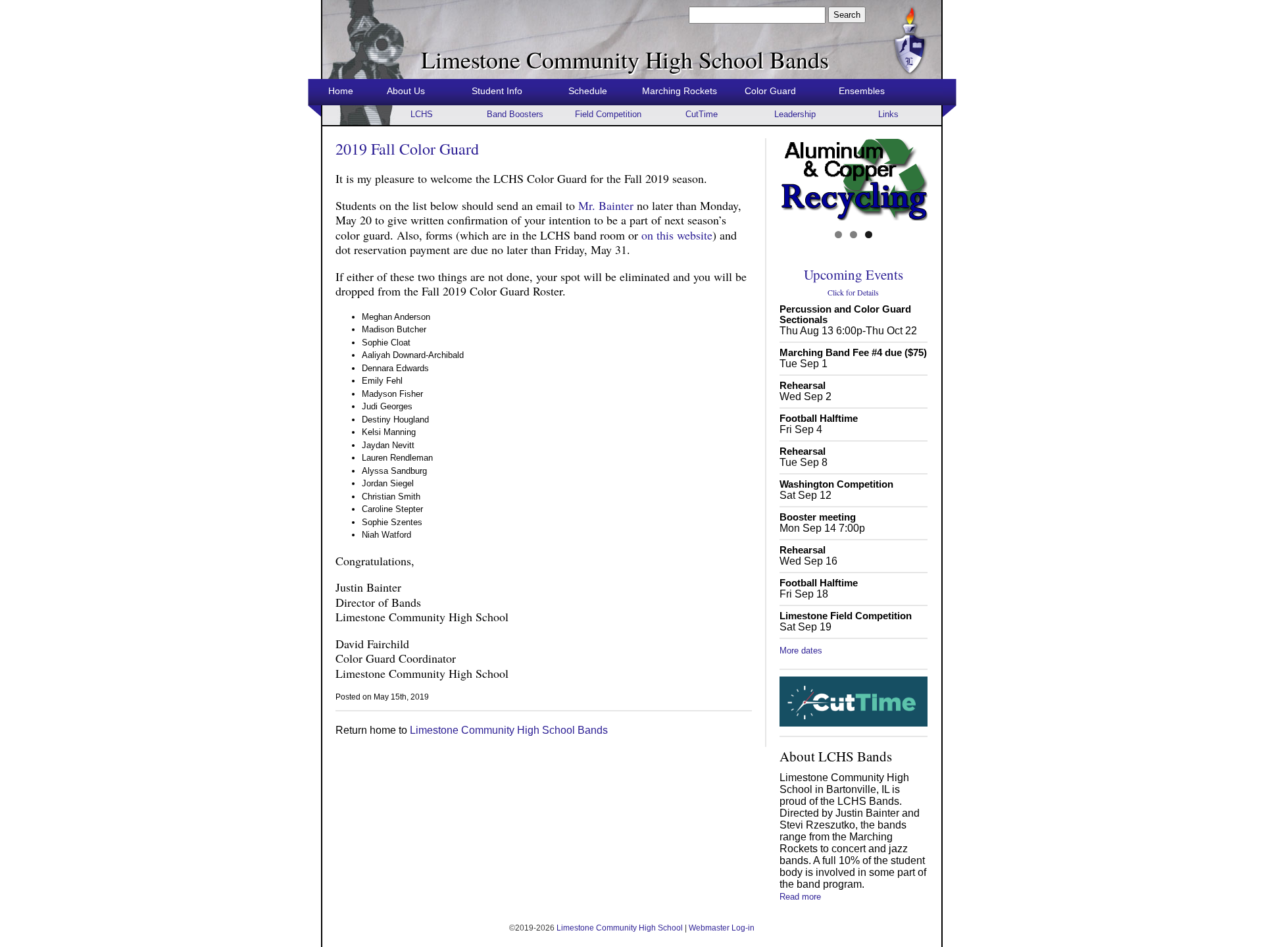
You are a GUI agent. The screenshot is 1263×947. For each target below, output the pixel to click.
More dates (801, 650)
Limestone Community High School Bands (509, 730)
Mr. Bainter (605, 205)
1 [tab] (838, 234)
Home (340, 91)
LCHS (421, 114)
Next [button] (912, 179)
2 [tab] (853, 234)
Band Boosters (515, 114)
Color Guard (770, 91)
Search (846, 15)
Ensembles (862, 91)
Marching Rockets (679, 91)
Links (888, 114)
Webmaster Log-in (722, 928)
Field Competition (608, 114)
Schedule (587, 91)
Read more (800, 897)
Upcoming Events (853, 274)
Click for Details (853, 292)
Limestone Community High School (620, 928)
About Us (406, 91)
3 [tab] (868, 234)
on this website (676, 235)
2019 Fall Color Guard (407, 148)
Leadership (795, 114)
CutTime (701, 114)
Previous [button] (794, 179)
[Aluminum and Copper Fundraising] (854, 179)
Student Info (497, 91)
